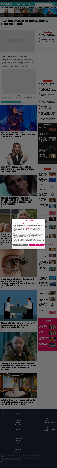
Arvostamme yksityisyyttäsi (20, 223)
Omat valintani (20, 244)
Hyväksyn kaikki (37, 244)
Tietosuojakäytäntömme (40, 247)
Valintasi (36, 223)
